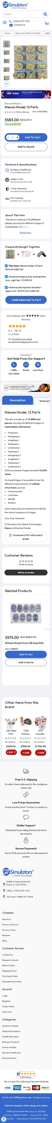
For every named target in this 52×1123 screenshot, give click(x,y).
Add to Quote (26, 146)
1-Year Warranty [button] (21, 189)
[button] (10, 111)
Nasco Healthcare (13, 103)
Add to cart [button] (26, 654)
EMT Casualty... (41, 732)
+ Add (26, 752)
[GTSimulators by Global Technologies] (15, 4)
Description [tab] (17, 400)
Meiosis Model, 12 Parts (25, 265)
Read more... (26, 232)
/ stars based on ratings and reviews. (26, 1105)
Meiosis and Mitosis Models (27, 33)
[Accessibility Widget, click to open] (4, 1119)
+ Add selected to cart (26, 300)
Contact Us (19, 24)
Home (7, 33)
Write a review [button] (26, 572)
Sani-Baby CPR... (11, 732)
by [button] (20, 171)
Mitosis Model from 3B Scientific (24, 643)
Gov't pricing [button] (19, 199)
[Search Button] (45, 14)
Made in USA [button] (20, 180)
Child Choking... (26, 732)
